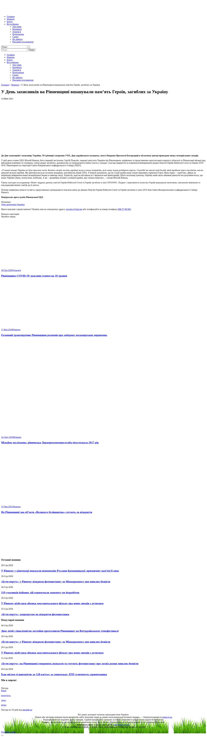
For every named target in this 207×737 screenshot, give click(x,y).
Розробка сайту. (8, 732)
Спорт (15, 37)
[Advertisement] (103, 536)
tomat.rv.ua (167, 717)
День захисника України (13, 204)
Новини (11, 19)
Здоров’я (16, 32)
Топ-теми (16, 26)
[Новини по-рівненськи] (36, 12)
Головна (11, 16)
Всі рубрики (13, 24)
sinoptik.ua (27, 710)
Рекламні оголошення (22, 42)
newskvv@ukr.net (74, 209)
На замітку (17, 39)
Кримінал (17, 29)
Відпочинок (18, 34)
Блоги (10, 21)
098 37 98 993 (124, 209)
